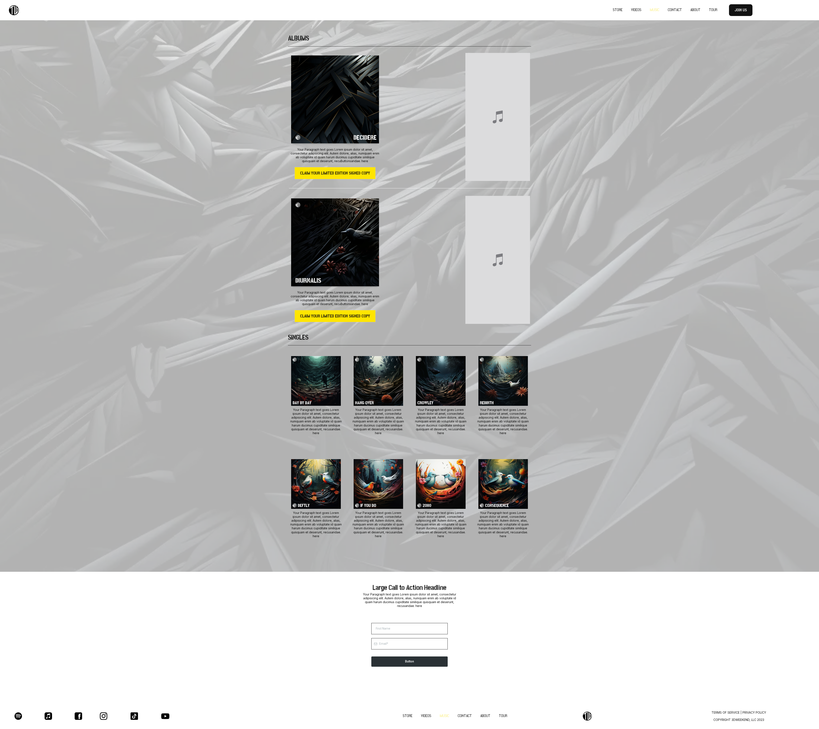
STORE (618, 9)
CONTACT (675, 9)
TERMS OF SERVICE (726, 712)
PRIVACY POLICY (754, 712)
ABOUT (695, 9)
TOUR (713, 9)
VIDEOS (636, 9)
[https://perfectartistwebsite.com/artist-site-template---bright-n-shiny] (139, 10)
